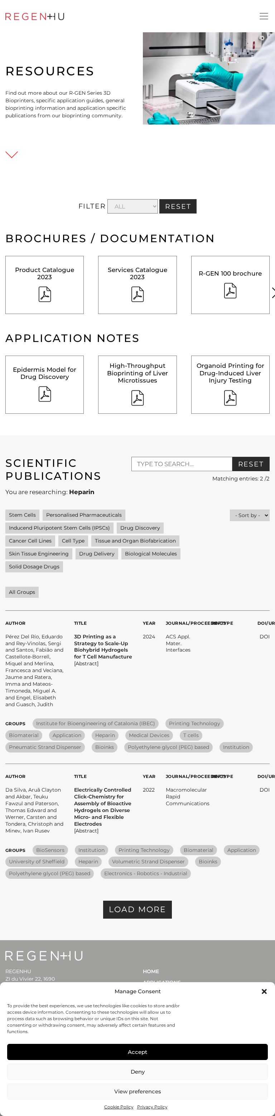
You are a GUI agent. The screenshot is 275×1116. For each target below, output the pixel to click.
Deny (138, 1071)
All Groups (22, 592)
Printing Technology (194, 723)
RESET (178, 206)
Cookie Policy (119, 1107)
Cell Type (73, 541)
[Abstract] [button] (86, 663)
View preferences (137, 1091)
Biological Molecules (151, 553)
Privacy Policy (152, 1107)
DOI (265, 636)
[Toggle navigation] (264, 16)
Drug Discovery (140, 528)
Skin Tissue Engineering (39, 553)
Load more (138, 909)
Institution (236, 747)
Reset (251, 464)
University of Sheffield (36, 861)
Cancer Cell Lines (30, 541)
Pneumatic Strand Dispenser (45, 747)
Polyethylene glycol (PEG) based (168, 747)
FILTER (92, 206)
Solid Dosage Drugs (34, 566)
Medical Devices (149, 735)
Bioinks (104, 747)
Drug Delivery (97, 553)
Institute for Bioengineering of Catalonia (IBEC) (95, 723)
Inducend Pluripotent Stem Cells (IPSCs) (59, 528)
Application (67, 735)
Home (151, 971)
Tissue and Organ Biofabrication (135, 541)
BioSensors (50, 850)
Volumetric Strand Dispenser (148, 861)
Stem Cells (22, 515)
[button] (264, 991)
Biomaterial (24, 735)
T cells (191, 735)
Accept (137, 1052)
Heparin (105, 735)
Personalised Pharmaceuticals (84, 515)
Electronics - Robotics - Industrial (145, 873)
